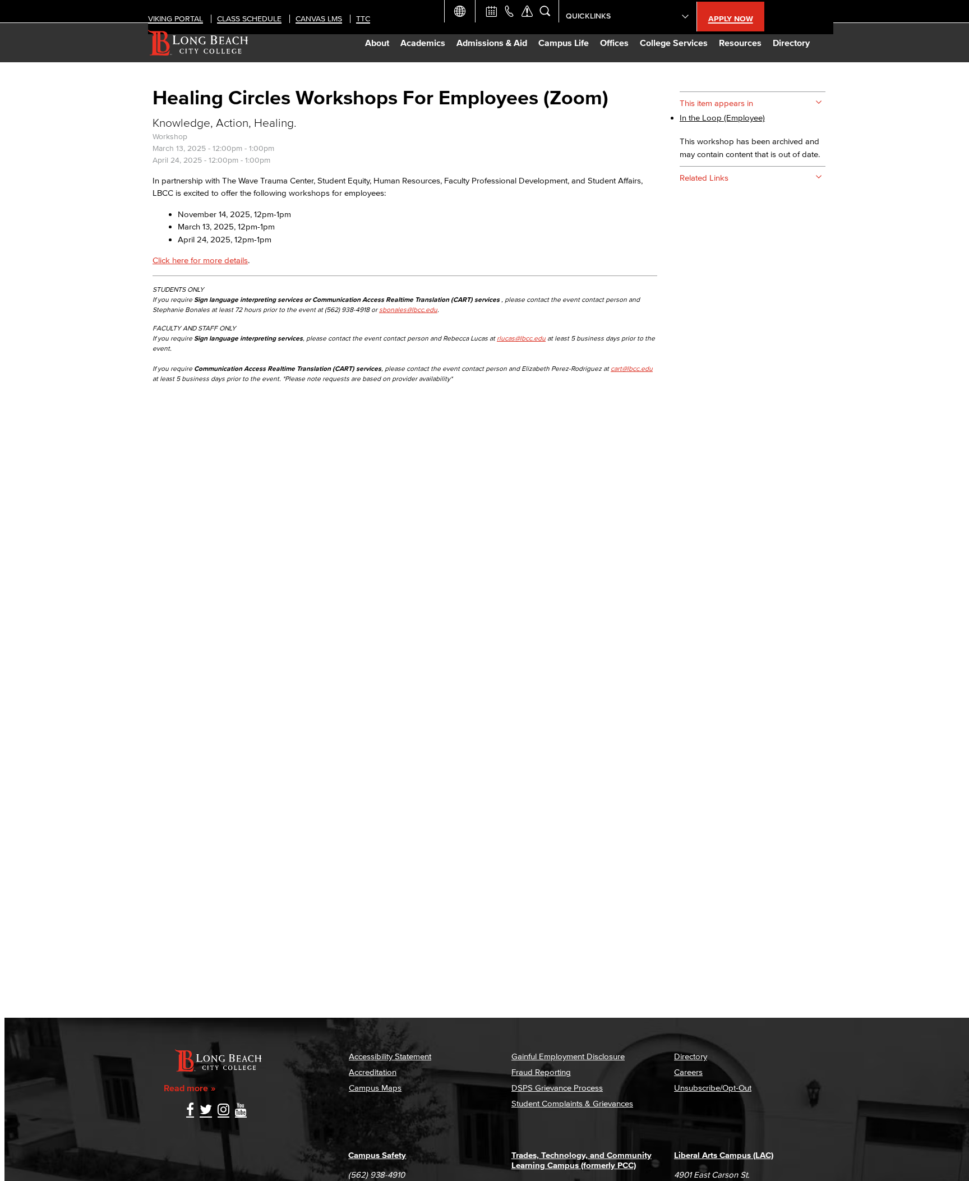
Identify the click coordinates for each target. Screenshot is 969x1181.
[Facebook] (190, 1110)
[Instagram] (223, 1110)
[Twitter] (206, 1110)
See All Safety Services (527, 11)
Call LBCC (509, 11)
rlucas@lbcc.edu (521, 338)
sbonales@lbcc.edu (408, 309)
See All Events (491, 11)
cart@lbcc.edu (632, 368)
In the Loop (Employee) (722, 117)
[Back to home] (198, 42)
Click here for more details (200, 260)
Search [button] (545, 11)
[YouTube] (241, 1110)
